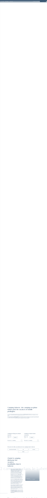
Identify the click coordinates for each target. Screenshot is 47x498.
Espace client (11, 1)
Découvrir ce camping (12, 440)
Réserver (15, 437)
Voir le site (9, 436)
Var (23, 449)
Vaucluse (33, 449)
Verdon (23, 451)
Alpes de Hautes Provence (12, 449)
